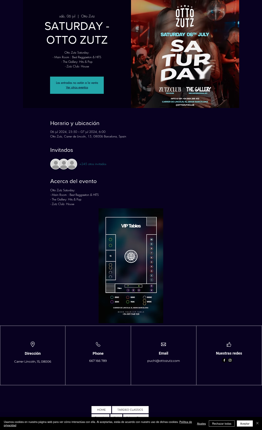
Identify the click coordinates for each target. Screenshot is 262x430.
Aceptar (245, 423)
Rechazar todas (221, 423)
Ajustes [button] (201, 423)
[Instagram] (230, 360)
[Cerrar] (257, 423)
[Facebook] (224, 360)
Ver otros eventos (77, 87)
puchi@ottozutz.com (163, 361)
